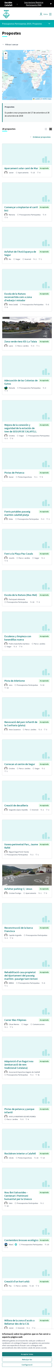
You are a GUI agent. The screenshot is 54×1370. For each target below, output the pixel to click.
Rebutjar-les (27, 1359)
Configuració (27, 1365)
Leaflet (37, 99)
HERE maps (46, 99)
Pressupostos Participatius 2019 (16, 23)
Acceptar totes (27, 1354)
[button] (6, 54)
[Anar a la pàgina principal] (20, 14)
